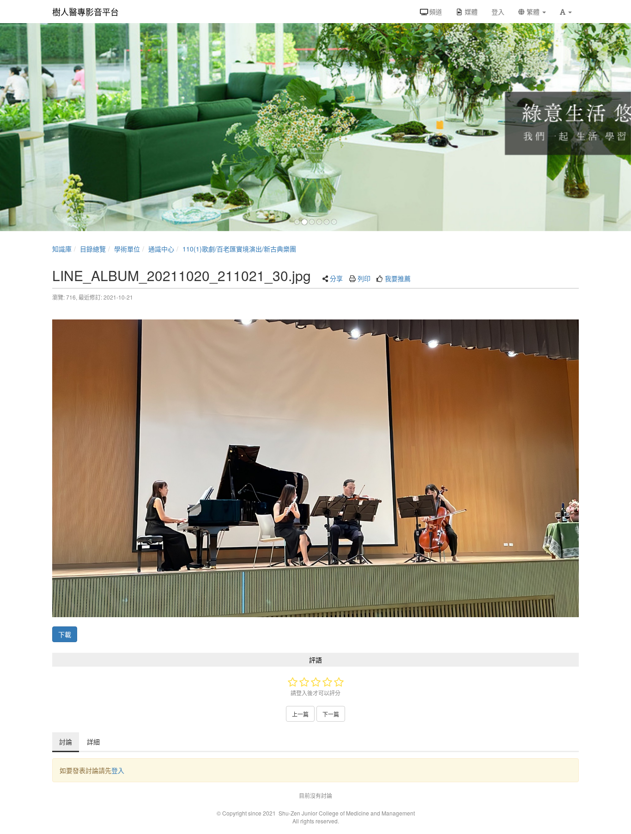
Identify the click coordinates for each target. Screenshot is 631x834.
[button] (566, 11)
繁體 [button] (533, 11)
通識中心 (161, 248)
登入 (117, 770)
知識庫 (62, 248)
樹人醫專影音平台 (85, 12)
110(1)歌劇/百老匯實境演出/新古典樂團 (239, 248)
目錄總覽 (93, 248)
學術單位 (127, 248)
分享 (336, 278)
